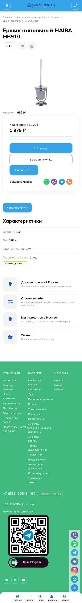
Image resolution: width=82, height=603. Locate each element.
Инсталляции (36, 418)
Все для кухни (36, 459)
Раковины (34, 414)
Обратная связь (12, 413)
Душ (31, 394)
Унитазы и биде (37, 409)
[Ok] (14, 580)
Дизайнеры (10, 408)
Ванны (32, 404)
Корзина (59, 380)
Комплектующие (38, 473)
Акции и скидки (12, 403)
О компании (10, 380)
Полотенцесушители (40, 399)
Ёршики (55, 17)
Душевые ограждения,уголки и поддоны (40, 427)
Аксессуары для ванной (30, 17)
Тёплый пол (35, 454)
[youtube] (23, 580)
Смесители (34, 389)
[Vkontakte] (6, 580)
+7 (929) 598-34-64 (19, 493)
